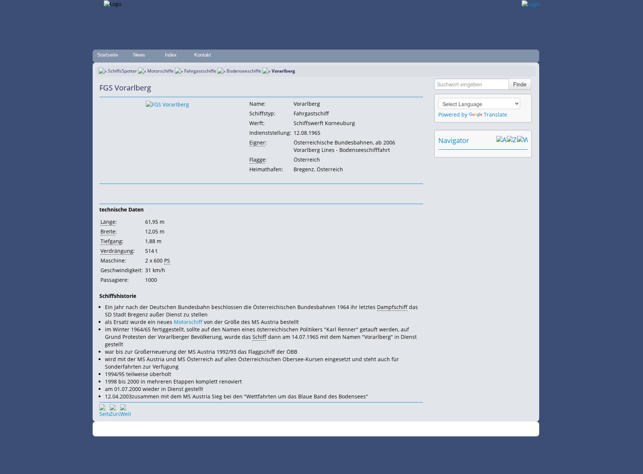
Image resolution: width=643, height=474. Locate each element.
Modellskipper (375, 429)
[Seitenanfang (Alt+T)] (104, 409)
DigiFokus (405, 429)
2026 (189, 429)
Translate (495, 114)
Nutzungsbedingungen (318, 429)
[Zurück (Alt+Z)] (512, 140)
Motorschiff (188, 321)
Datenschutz (278, 429)
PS (167, 260)
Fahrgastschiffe (200, 71)
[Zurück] (115, 409)
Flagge (257, 159)
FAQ (351, 429)
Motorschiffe (160, 71)
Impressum (248, 429)
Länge (107, 221)
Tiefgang (111, 241)
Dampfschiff (392, 307)
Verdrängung (116, 250)
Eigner (257, 142)
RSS (424, 429)
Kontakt (202, 55)
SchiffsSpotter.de (213, 429)
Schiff (259, 336)
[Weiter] (125, 409)
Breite (107, 231)
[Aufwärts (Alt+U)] (501, 140)
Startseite (107, 55)
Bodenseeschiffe (244, 71)
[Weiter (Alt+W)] (522, 140)
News (139, 55)
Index (171, 55)
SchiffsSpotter (122, 71)
